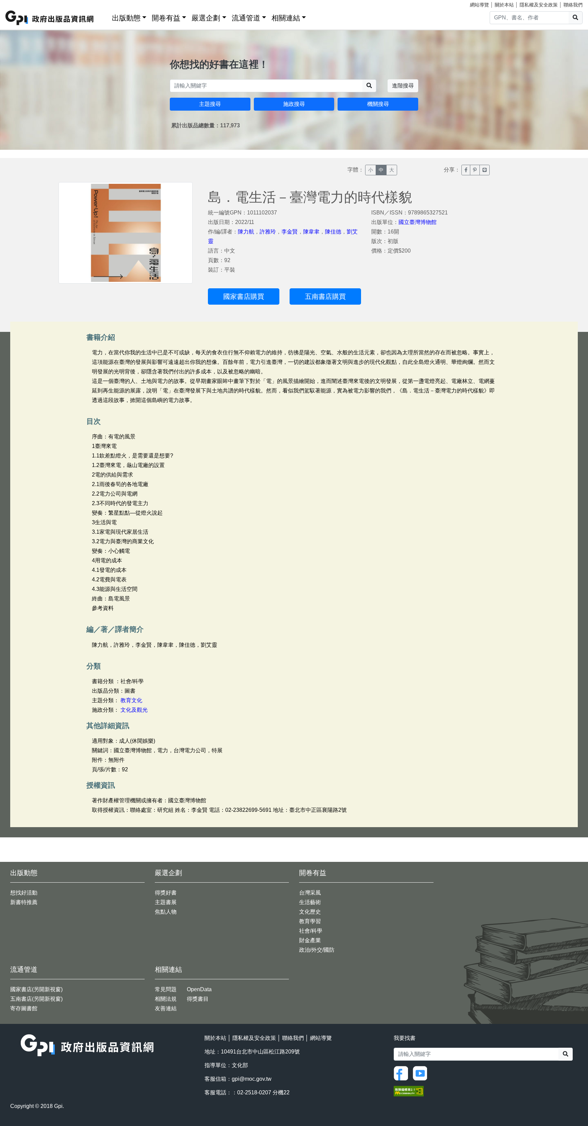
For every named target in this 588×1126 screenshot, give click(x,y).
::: (104, 16)
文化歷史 (310, 912)
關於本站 (504, 4)
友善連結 (166, 1008)
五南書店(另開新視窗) (36, 999)
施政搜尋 (294, 104)
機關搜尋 (378, 104)
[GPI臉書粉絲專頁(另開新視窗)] (402, 1073)
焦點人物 (166, 912)
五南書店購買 (325, 296)
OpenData (199, 989)
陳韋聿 (311, 232)
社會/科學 (310, 931)
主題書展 (166, 902)
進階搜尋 (403, 86)
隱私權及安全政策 (539, 4)
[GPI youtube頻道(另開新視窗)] (421, 1073)
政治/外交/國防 (316, 950)
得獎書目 (198, 999)
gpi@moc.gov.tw (252, 1079)
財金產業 (310, 940)
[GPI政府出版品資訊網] (49, 18)
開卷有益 (166, 18)
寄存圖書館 (23, 1008)
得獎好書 (166, 893)
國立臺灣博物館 (417, 222)
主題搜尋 (210, 104)
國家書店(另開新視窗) (36, 989)
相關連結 (286, 18)
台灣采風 (310, 893)
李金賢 (289, 232)
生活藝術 (310, 902)
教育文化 (131, 700)
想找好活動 (23, 893)
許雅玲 (268, 232)
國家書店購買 (243, 296)
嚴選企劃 (206, 18)
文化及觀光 (134, 710)
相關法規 (166, 999)
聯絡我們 (573, 4)
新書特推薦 (23, 902)
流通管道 (246, 18)
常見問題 (166, 989)
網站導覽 (479, 4)
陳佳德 (333, 232)
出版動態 (126, 18)
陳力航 (246, 232)
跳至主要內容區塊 (19, 3)
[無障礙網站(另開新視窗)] (409, 1091)
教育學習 (310, 921)
